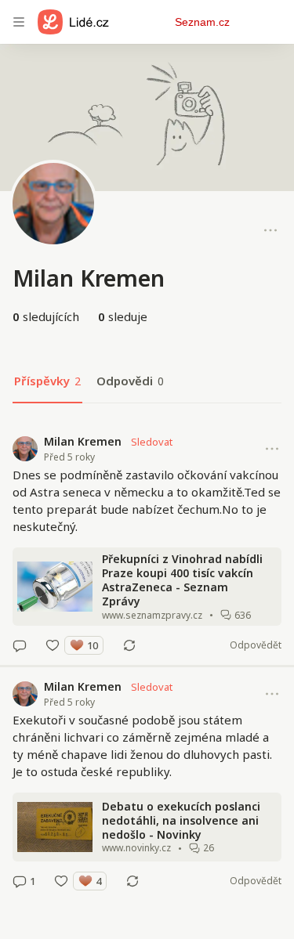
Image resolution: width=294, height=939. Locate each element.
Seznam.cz (202, 22)
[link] (147, 543)
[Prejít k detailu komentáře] (20, 645)
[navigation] (18, 21)
